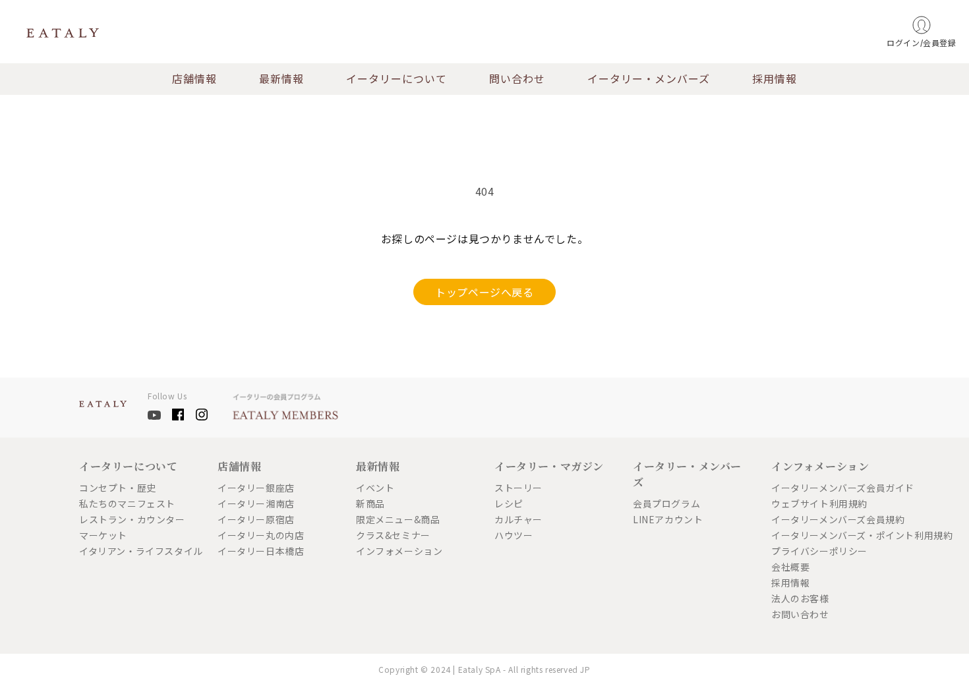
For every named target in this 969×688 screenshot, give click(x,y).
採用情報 (774, 79)
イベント (375, 487)
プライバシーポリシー (819, 551)
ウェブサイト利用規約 (819, 503)
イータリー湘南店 (256, 503)
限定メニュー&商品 (398, 519)
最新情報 (281, 79)
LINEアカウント (668, 519)
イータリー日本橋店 (261, 551)
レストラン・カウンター (132, 519)
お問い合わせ (800, 614)
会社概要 (790, 566)
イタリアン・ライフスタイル (138, 551)
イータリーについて (396, 79)
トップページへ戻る (484, 292)
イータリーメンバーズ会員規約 (830, 519)
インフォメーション (399, 551)
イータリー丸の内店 (261, 535)
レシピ (508, 503)
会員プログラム (666, 503)
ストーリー (518, 487)
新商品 (370, 503)
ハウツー (513, 535)
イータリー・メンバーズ (648, 79)
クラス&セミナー (393, 535)
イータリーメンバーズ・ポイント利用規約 (830, 535)
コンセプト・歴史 (117, 487)
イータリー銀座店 (256, 487)
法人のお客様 (800, 598)
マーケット (103, 535)
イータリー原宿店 (256, 519)
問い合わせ (517, 79)
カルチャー (518, 519)
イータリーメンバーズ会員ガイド (830, 487)
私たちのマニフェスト (127, 503)
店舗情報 (194, 79)
